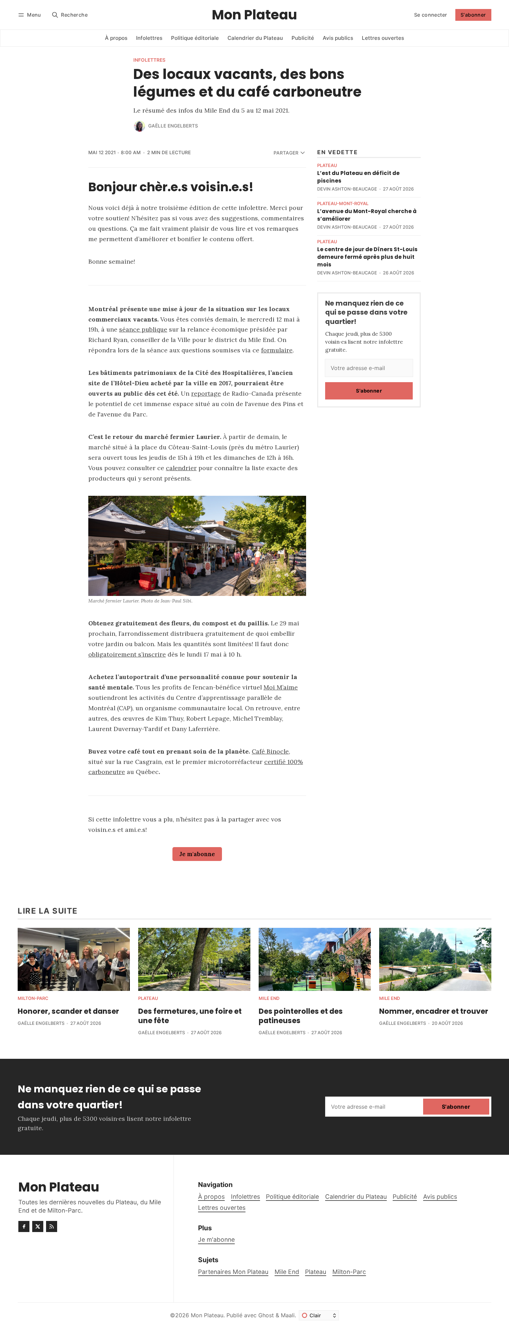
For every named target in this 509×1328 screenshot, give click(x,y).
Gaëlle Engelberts (173, 126)
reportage (206, 393)
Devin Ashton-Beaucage (347, 189)
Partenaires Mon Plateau (233, 1271)
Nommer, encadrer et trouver (433, 1011)
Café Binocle (270, 751)
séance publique (143, 329)
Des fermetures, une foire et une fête (190, 1016)
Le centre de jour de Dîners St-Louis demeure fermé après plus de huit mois (367, 257)
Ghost (266, 1315)
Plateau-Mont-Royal (342, 204)
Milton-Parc (33, 998)
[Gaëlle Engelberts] (139, 126)
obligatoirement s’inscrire (127, 654)
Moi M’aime (281, 687)
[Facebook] (23, 1226)
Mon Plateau (207, 1315)
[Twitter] (37, 1226)
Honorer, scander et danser (68, 1011)
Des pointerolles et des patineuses (301, 1016)
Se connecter (430, 15)
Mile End (269, 998)
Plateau (327, 166)
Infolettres (149, 60)
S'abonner (473, 15)
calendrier (181, 468)
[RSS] (51, 1226)
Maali (288, 1315)
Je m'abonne (197, 854)
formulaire (277, 350)
